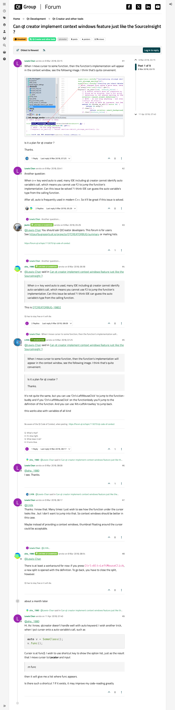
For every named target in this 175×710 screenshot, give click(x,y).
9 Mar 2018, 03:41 (53, 168)
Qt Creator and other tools (43, 39)
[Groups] (4, 38)
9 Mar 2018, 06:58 (76, 266)
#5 (123, 340)
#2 (123, 168)
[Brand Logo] (37, 7)
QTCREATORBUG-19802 (46, 307)
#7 (123, 500)
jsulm (27, 225)
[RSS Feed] (44, 50)
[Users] (4, 31)
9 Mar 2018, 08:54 (76, 553)
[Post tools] (122, 158)
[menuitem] (170, 4)
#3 (123, 225)
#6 (123, 465)
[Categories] (4, 4)
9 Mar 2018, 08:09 (53, 465)
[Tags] (4, 18)
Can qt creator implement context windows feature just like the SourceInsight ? (81, 461)
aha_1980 (29, 266)
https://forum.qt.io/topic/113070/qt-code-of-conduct (47, 243)
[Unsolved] (4, 59)
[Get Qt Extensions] (4, 52)
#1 (123, 61)
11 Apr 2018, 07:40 (54, 616)
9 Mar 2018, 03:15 (53, 61)
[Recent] (4, 11)
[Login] (170, 4)
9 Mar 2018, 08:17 (53, 500)
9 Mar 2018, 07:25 (64, 340)
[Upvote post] (109, 158)
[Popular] (4, 24)
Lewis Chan (29, 61)
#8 (123, 553)
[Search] (4, 45)
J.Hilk (27, 340)
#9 (123, 616)
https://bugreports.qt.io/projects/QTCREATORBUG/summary (64, 234)
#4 (123, 266)
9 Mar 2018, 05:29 (72, 225)
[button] (4, 706)
